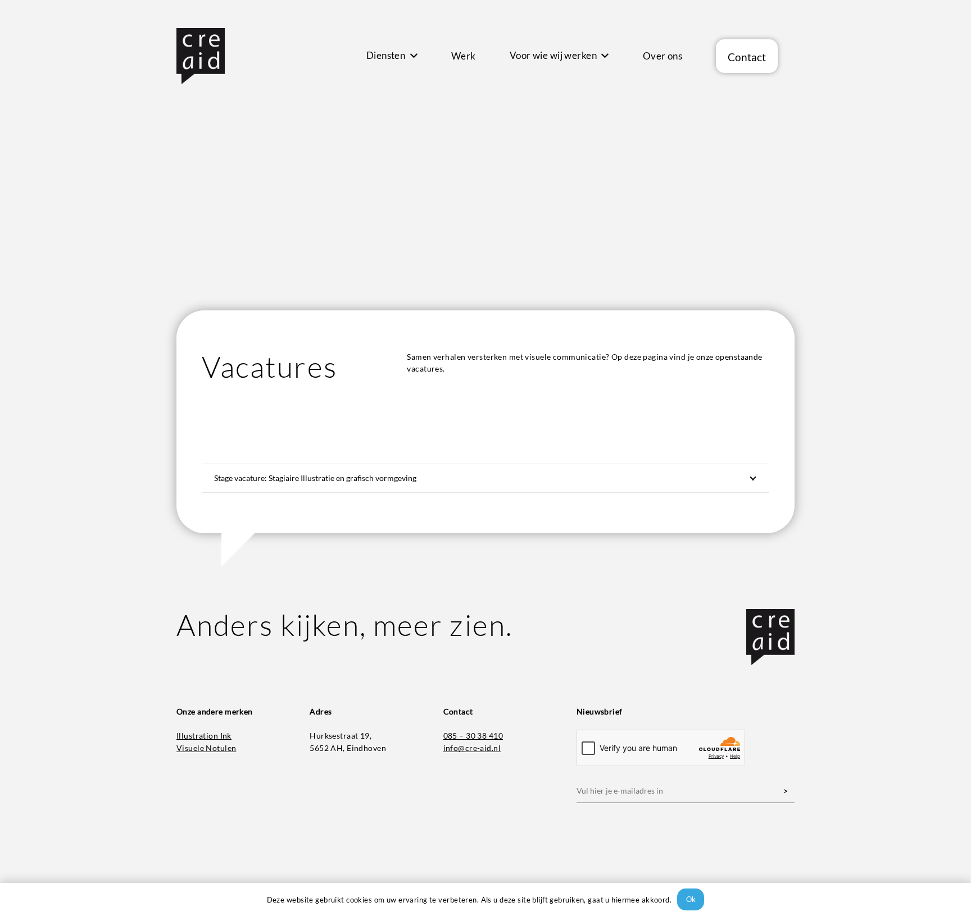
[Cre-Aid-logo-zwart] (200, 56)
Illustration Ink (204, 735)
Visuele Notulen (206, 748)
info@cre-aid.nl (472, 748)
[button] (411, 56)
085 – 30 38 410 (473, 735)
